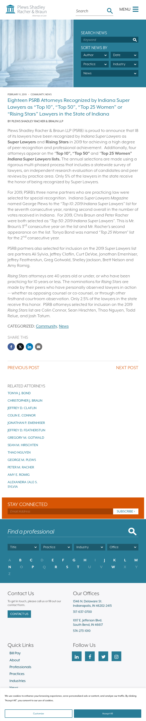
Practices (17, 674)
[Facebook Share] (11, 346)
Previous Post (23, 367)
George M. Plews (22, 460)
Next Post (127, 367)
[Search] (110, 11)
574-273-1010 (81, 631)
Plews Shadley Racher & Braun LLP (37, 121)
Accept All (107, 713)
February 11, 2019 (17, 94)
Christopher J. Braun (25, 400)
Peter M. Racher (21, 467)
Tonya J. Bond (19, 393)
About (15, 660)
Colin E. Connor (22, 415)
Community (37, 94)
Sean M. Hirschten (23, 445)
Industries (18, 681)
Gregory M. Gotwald (26, 437)
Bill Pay (15, 653)
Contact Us (19, 614)
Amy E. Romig (19, 475)
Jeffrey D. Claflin (22, 408)
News (48, 94)
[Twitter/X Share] (20, 346)
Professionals (20, 667)
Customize (38, 713)
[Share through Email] (38, 346)
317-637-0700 (82, 612)
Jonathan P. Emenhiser (26, 423)
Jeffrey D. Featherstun (26, 430)
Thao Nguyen (19, 452)
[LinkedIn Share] (29, 346)
